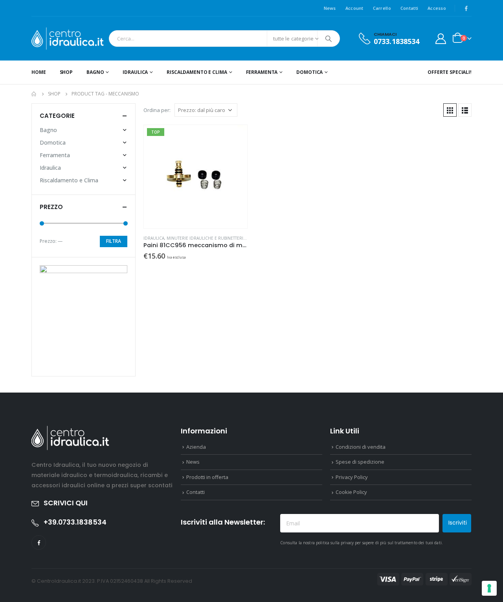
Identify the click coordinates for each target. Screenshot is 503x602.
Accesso (437, 8)
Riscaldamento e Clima (197, 72)
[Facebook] (466, 8)
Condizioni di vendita (361, 446)
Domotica (309, 72)
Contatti (409, 8)
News (330, 8)
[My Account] (441, 38)
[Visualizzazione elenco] (465, 110)
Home (38, 72)
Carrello (382, 8)
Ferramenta (262, 72)
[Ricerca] (329, 38)
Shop (66, 72)
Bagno (95, 72)
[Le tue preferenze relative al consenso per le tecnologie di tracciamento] (489, 588)
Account (354, 8)
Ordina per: (157, 110)
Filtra (113, 241)
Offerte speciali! (450, 72)
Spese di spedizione (360, 461)
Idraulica (135, 72)
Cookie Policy (351, 492)
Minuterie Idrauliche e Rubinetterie (206, 238)
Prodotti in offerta (207, 477)
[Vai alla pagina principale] (34, 94)
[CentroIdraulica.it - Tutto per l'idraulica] (68, 38)
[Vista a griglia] (450, 110)
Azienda (196, 446)
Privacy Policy (352, 477)
